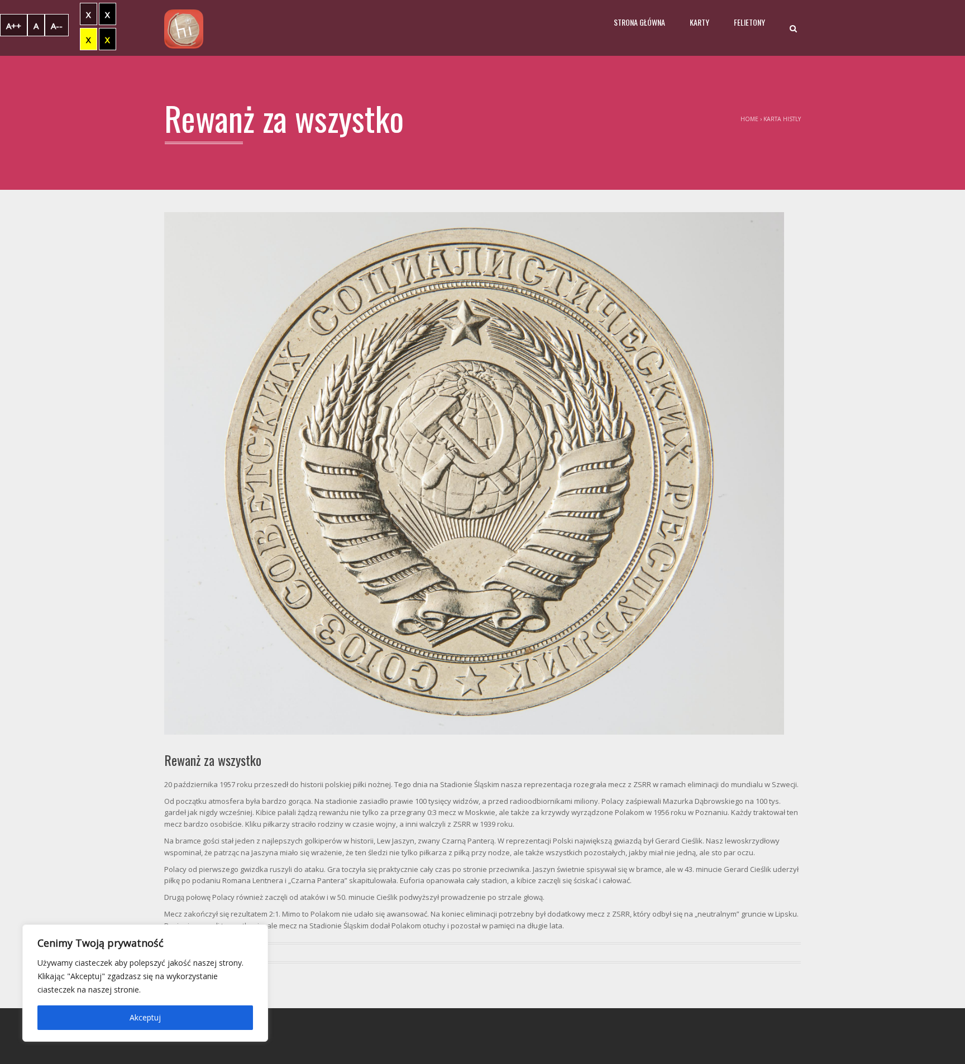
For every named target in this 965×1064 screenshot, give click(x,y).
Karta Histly (782, 119)
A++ (13, 25)
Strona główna (639, 22)
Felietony (749, 22)
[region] (145, 983)
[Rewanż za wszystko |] (183, 28)
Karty (699, 22)
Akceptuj (145, 1017)
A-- (57, 25)
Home (749, 119)
